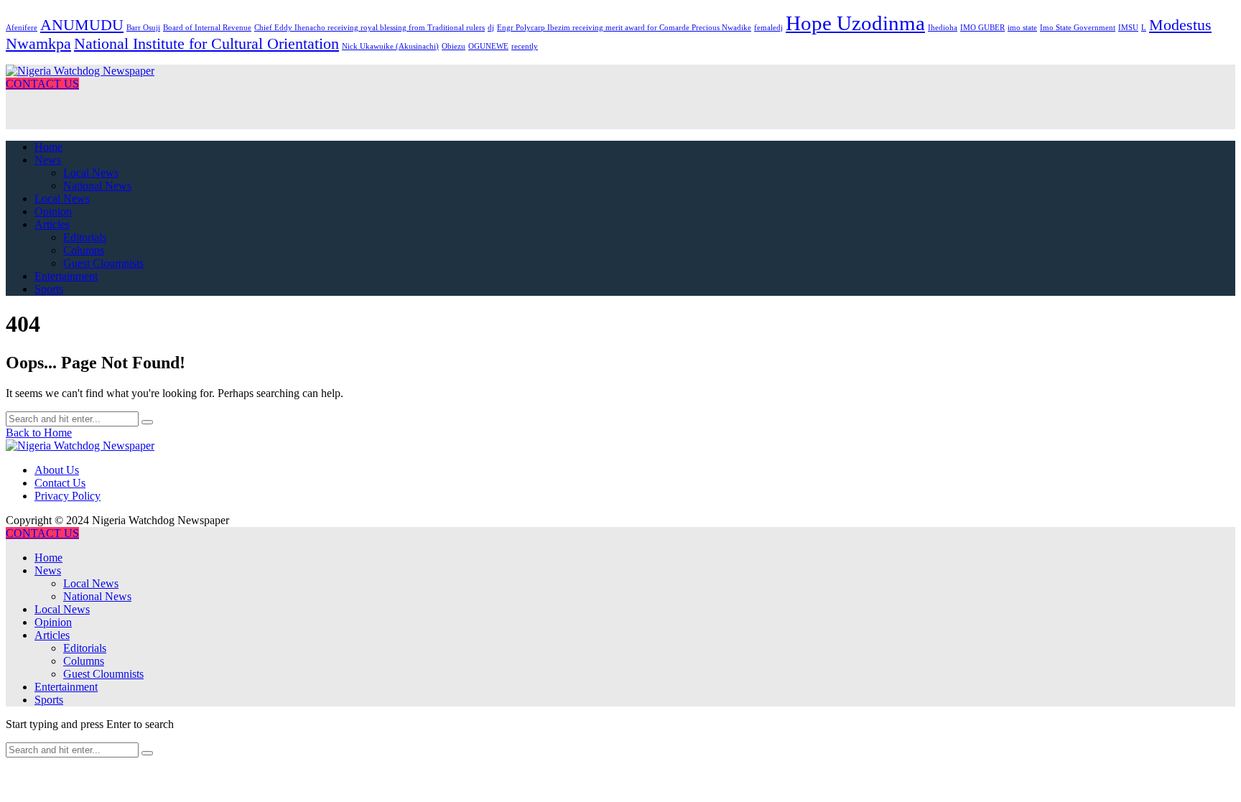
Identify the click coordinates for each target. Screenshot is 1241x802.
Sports (48, 289)
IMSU (1128, 28)
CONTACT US (42, 84)
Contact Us (59, 483)
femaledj (768, 28)
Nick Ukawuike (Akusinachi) (390, 46)
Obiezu (453, 46)
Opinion (53, 211)
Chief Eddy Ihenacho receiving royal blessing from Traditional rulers (369, 28)
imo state (1022, 28)
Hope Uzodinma (855, 22)
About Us (56, 470)
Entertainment (66, 276)
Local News (90, 173)
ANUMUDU (82, 25)
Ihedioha (942, 28)
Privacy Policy (67, 496)
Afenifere (21, 28)
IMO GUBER (982, 28)
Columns (83, 250)
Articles (52, 224)
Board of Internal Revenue (207, 28)
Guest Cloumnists (103, 263)
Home (48, 147)
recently (524, 46)
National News (97, 185)
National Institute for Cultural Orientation (206, 43)
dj (491, 28)
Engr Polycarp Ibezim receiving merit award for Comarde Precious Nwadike (624, 28)
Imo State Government (1077, 28)
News (47, 160)
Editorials (84, 237)
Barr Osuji (143, 28)
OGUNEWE (488, 46)
